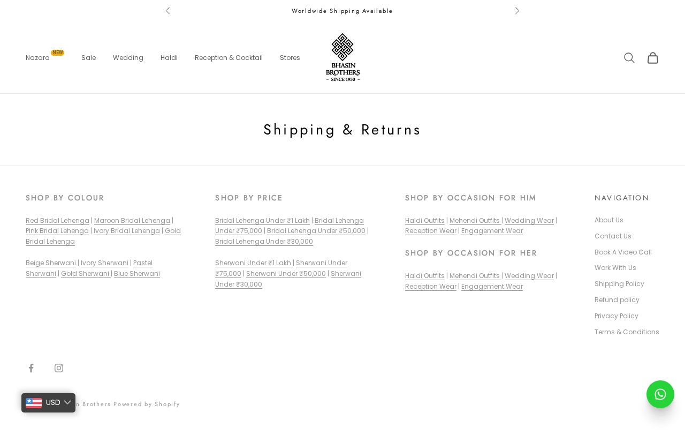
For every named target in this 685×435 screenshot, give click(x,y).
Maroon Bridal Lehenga (132, 220)
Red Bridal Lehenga (57, 220)
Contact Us (613, 236)
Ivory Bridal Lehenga (127, 230)
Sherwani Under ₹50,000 (286, 273)
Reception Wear (430, 230)
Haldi (169, 57)
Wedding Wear (529, 220)
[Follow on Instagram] (59, 368)
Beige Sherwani (51, 262)
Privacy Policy (616, 315)
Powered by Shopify (146, 404)
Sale (88, 57)
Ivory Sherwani (104, 262)
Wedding (128, 57)
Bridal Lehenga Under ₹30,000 (264, 241)
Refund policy (617, 299)
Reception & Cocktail (229, 57)
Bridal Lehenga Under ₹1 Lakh (262, 220)
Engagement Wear (492, 230)
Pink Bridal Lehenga (57, 230)
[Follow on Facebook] (31, 368)
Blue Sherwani (137, 273)
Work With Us (615, 267)
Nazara (44, 57)
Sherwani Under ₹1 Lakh (254, 262)
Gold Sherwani (86, 273)
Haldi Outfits (425, 220)
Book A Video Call (623, 252)
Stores (290, 57)
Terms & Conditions (627, 331)
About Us (609, 219)
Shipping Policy (619, 283)
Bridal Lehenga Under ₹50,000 (316, 230)
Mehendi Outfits (475, 220)
